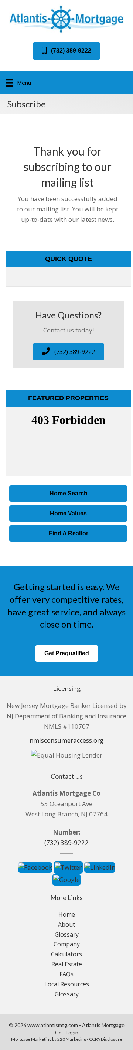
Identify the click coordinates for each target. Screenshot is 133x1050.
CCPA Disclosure (105, 1039)
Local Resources (66, 984)
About (66, 924)
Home (66, 914)
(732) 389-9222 (66, 842)
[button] (66, 51)
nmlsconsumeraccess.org (66, 740)
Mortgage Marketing (31, 1039)
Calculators (66, 954)
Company (67, 944)
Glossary (67, 934)
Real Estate (66, 964)
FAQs (66, 974)
